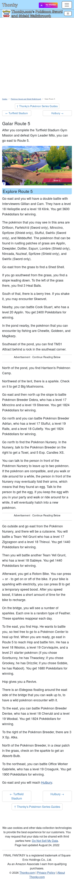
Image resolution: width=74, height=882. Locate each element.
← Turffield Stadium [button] (16, 113)
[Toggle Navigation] (68, 13)
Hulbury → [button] (57, 113)
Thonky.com (21, 11)
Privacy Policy (46, 872)
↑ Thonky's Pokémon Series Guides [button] (37, 106)
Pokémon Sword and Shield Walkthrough (37, 13)
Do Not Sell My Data (45, 841)
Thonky (10, 5)
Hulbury (46, 782)
